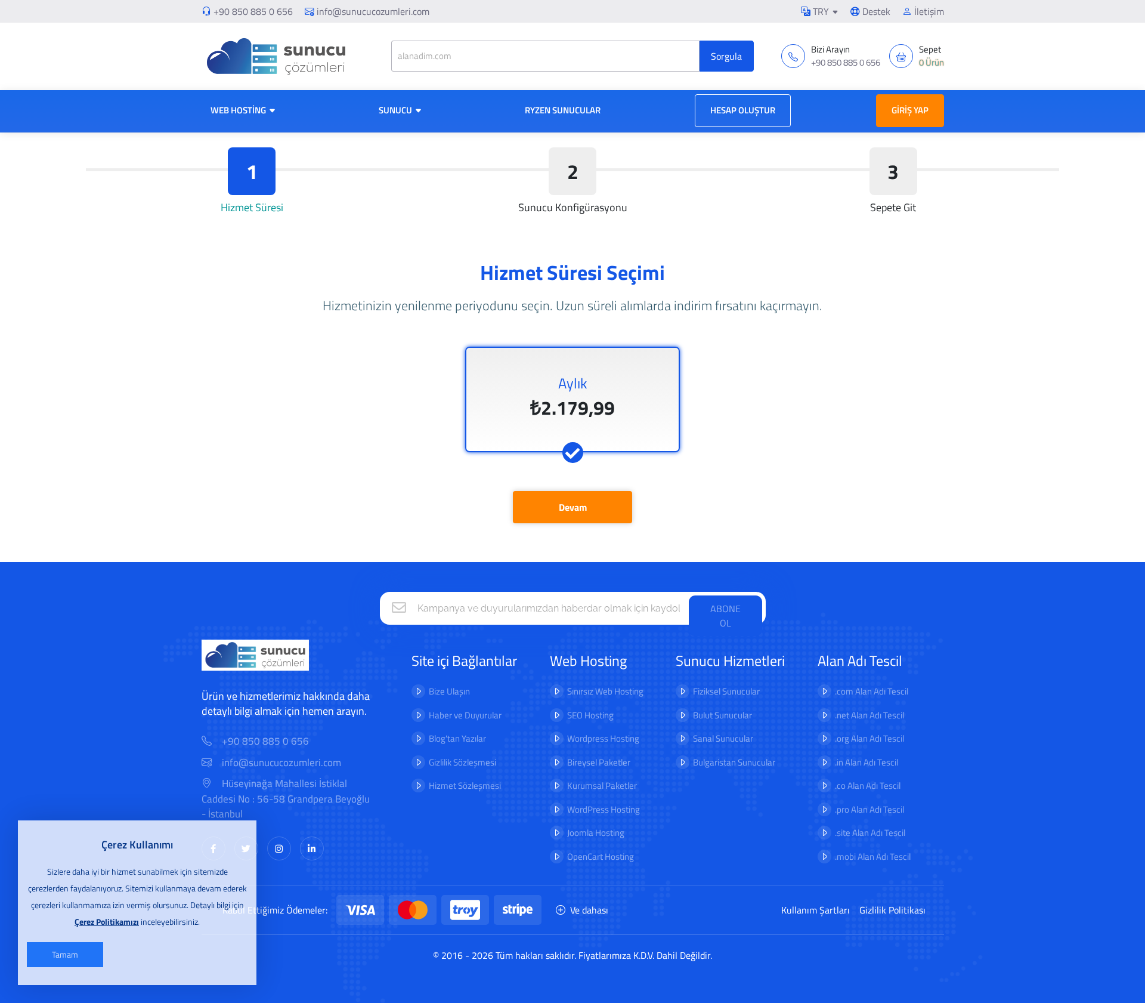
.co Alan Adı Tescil (867, 785)
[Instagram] (279, 848)
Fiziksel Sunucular (726, 691)
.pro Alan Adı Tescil (869, 809)
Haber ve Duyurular (465, 715)
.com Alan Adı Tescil (871, 691)
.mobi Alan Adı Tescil (873, 856)
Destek (875, 11)
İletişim (928, 11)
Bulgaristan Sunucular (734, 762)
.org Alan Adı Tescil (869, 738)
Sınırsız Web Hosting (605, 691)
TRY (819, 11)
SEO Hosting (590, 715)
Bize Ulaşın (449, 691)
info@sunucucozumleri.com (373, 11)
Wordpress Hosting (603, 738)
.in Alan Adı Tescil (866, 762)
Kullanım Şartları (815, 910)
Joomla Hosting (595, 833)
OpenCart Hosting (600, 856)
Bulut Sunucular (722, 715)
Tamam (65, 954)
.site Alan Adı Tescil (870, 833)
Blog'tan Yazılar (457, 738)
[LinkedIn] (312, 848)
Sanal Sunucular (723, 738)
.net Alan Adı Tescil (869, 715)
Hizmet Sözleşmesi (465, 785)
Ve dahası (589, 910)
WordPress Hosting (603, 809)
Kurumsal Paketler (602, 785)
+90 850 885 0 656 (253, 11)
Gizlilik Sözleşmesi (462, 762)
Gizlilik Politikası (892, 910)
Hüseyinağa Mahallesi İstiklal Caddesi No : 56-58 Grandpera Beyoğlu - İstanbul (286, 799)
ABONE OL (725, 615)
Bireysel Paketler (598, 762)
